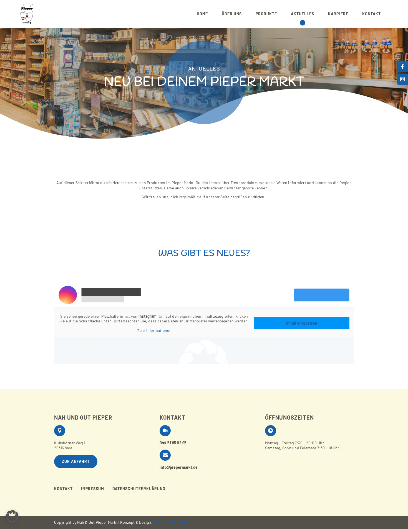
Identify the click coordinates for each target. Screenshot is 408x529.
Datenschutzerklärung (138, 489)
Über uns (232, 13)
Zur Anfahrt (76, 461)
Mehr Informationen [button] (154, 330)
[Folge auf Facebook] (402, 66)
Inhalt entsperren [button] (301, 323)
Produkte (266, 13)
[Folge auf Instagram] (402, 79)
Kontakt (371, 13)
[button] (12, 517)
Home (202, 13)
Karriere (338, 13)
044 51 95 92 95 (173, 442)
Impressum (92, 489)
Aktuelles (302, 13)
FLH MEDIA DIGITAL (170, 522)
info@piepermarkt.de (179, 467)
